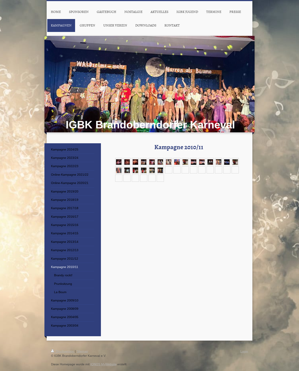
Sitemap (82, 351)
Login (244, 351)
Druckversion (65, 351)
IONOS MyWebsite (103, 364)
